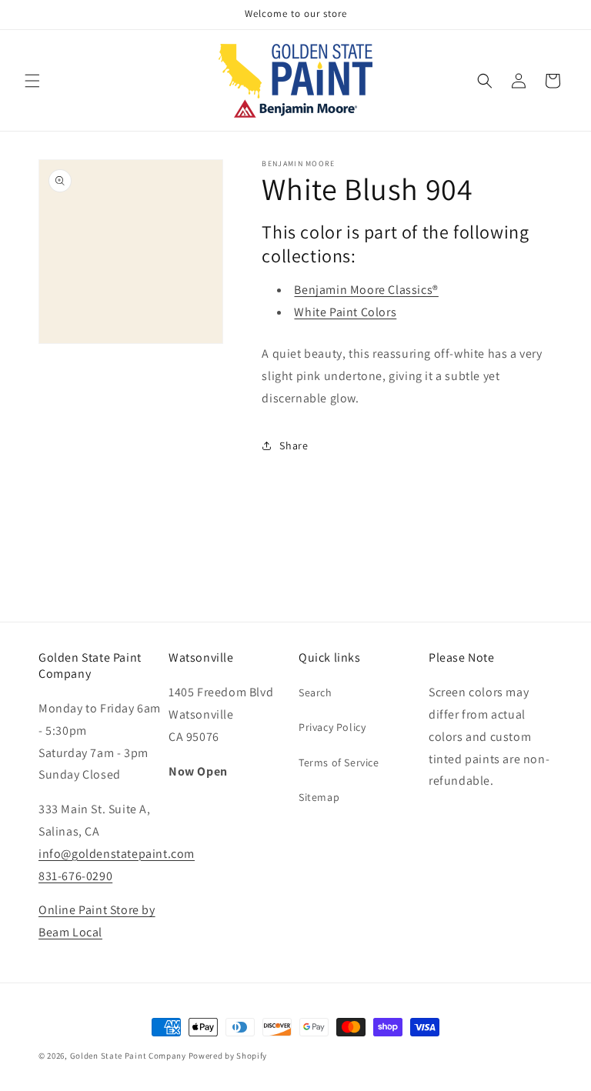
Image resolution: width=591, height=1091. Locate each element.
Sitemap (319, 797)
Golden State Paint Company (128, 1055)
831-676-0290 (75, 876)
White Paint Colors (345, 312)
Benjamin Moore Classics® (366, 290)
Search (315, 692)
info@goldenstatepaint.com (116, 854)
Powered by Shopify (228, 1055)
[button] (32, 81)
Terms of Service (339, 762)
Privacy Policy (332, 727)
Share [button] (293, 445)
